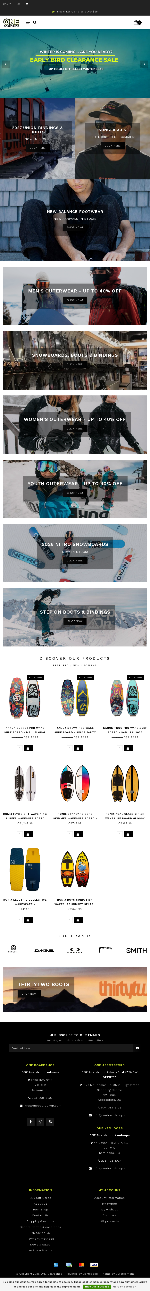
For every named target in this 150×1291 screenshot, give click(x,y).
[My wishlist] (27, 4)
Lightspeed (90, 1273)
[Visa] (94, 1265)
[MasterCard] (81, 1265)
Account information (109, 1197)
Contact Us (40, 1215)
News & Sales (40, 1244)
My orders (109, 1203)
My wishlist (109, 1209)
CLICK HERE (37, 147)
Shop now (75, 621)
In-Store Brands (40, 1250)
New (76, 665)
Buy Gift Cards (40, 1197)
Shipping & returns (40, 1221)
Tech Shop (40, 1209)
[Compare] (18, 4)
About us (40, 1203)
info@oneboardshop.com (42, 1105)
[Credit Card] (69, 1265)
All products (109, 1221)
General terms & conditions (40, 1227)
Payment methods (40, 1238)
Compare (109, 1215)
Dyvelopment (125, 1273)
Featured (61, 665)
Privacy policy (40, 1232)
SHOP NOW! (75, 227)
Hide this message (97, 1286)
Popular (90, 665)
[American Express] (56, 1265)
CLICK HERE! (75, 364)
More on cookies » (125, 1286)
